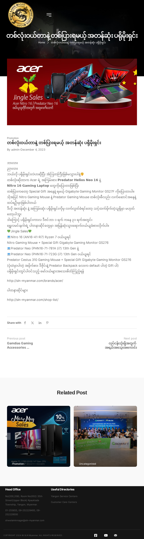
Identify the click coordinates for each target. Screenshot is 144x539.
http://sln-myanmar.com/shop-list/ (32, 300)
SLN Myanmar (31, 535)
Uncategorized (87, 463)
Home (41, 42)
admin (15, 149)
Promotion (13, 138)
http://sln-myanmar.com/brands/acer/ (35, 281)
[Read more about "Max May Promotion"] (38, 436)
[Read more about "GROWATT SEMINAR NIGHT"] (105, 436)
